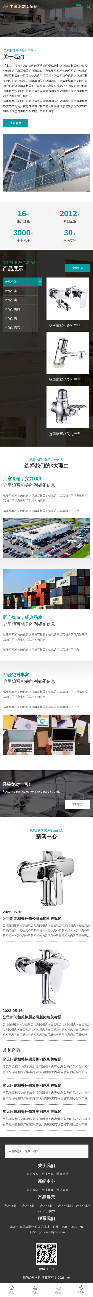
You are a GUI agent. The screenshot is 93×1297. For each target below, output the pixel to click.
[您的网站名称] (20, 6)
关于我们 (46, 1165)
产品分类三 (12, 300)
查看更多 (15, 123)
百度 (27, 1151)
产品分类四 (12, 309)
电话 (35, 1292)
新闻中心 (46, 1181)
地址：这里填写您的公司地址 (30, 1227)
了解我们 (77, 804)
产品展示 (46, 1197)
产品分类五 (12, 318)
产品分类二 (12, 291)
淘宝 (36, 1151)
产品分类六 (12, 327)
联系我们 (46, 1218)
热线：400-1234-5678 (68, 1227)
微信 (58, 1292)
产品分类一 (21, 281)
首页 (12, 1292)
